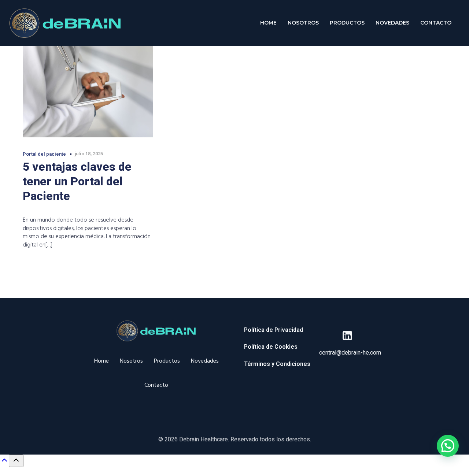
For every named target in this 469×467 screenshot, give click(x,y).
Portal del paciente (44, 154)
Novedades (392, 22)
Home (268, 22)
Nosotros (303, 22)
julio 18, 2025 (89, 153)
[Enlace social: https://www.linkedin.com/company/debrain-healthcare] (350, 336)
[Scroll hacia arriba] (4, 462)
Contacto (435, 22)
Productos (347, 22)
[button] (448, 446)
